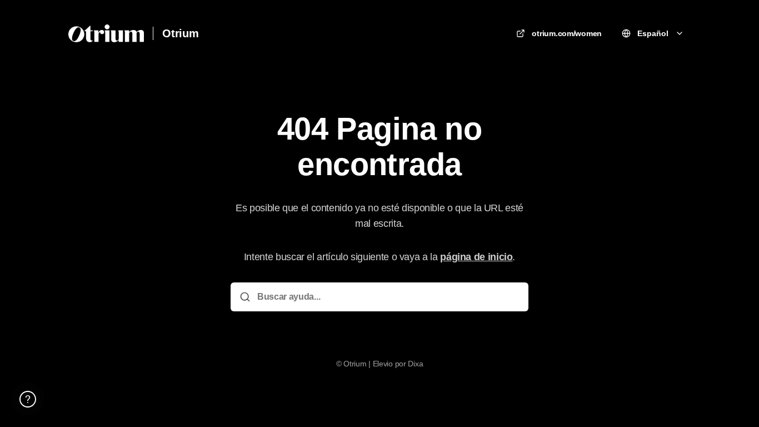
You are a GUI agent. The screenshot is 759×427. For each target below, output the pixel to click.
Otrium (180, 33)
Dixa (415, 363)
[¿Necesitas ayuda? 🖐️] (27, 399)
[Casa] (106, 33)
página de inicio (476, 256)
